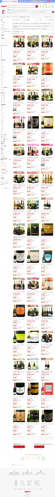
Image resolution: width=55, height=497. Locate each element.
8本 (1, 53)
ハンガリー (2, 78)
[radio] (1, 22)
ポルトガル (2, 66)
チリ (1, 69)
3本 (1, 48)
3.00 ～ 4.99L (3, 99)
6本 (1, 52)
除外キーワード (3, 184)
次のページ (42, 437)
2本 (1, 47)
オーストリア (3, 116)
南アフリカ (2, 75)
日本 (1, 74)
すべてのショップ (3, 16)
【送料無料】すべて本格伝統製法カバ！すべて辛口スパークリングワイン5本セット (47, 319)
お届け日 (2, 153)
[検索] (37, 6)
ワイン (18, 465)
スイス (2, 82)
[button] (43, 6)
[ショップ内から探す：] (53, 12)
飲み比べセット (23, 465)
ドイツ (2, 64)
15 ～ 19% (2, 90)
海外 (4, 148)
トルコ (2, 129)
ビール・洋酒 (14, 465)
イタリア (2, 107)
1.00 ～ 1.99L (3, 97)
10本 (1, 56)
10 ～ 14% (2, 89)
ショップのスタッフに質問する (19, 446)
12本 (1, 57)
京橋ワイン (9, 9)
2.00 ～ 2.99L (3, 98)
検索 (6, 42)
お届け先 (2, 149)
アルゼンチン (3, 70)
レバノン (2, 77)
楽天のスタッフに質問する (39, 446)
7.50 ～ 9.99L (3, 102)
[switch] (9, 159)
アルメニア (2, 128)
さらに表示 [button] (2, 32)
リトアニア (2, 125)
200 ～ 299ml (3, 94)
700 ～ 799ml (3, 95)
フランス (2, 61)
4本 (1, 49)
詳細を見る (45, 28)
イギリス (2, 83)
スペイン (2, 65)
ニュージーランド (3, 73)
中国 (1, 79)
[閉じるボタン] (53, 24)
